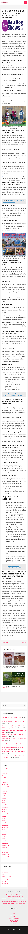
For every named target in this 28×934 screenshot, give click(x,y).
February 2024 (5, 782)
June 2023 (4, 798)
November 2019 (5, 856)
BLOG (4, 669)
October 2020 (5, 847)
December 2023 (5, 786)
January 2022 (5, 827)
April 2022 (4, 820)
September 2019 (5, 859)
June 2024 (4, 777)
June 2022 (4, 816)
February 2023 (5, 807)
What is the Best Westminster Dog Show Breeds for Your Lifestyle (13, 667)
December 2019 (5, 854)
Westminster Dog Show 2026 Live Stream (11, 717)
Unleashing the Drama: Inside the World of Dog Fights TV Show (14, 901)
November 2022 (5, 813)
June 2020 (4, 850)
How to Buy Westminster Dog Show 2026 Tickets (13, 721)
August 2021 (4, 831)
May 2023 (4, 800)
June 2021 (4, 834)
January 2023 (5, 809)
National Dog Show (6, 879)
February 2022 (5, 825)
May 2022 (4, 818)
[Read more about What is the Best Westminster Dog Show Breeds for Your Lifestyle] (14, 658)
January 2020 (5, 852)
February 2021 (5, 843)
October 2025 (5, 768)
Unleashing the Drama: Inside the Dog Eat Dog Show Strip (14, 904)
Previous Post (4, 642)
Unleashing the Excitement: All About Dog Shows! (13, 751)
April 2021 (4, 838)
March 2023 (4, 804)
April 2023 (4, 802)
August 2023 (4, 793)
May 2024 (4, 780)
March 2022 (4, 822)
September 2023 (5, 791)
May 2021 (4, 836)
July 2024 (4, 775)
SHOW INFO (5, 883)
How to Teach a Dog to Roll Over (11, 686)
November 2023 (5, 789)
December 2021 (5, 829)
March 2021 (4, 840)
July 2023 (4, 795)
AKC (3, 870)
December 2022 (5, 811)
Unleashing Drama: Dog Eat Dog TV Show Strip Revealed (14, 903)
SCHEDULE (4, 881)
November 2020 (5, 845)
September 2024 (5, 773)
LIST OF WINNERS (6, 876)
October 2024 (5, 771)
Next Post (24, 642)
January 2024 (5, 784)
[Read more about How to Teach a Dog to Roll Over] (14, 678)
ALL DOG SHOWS (6, 872)
